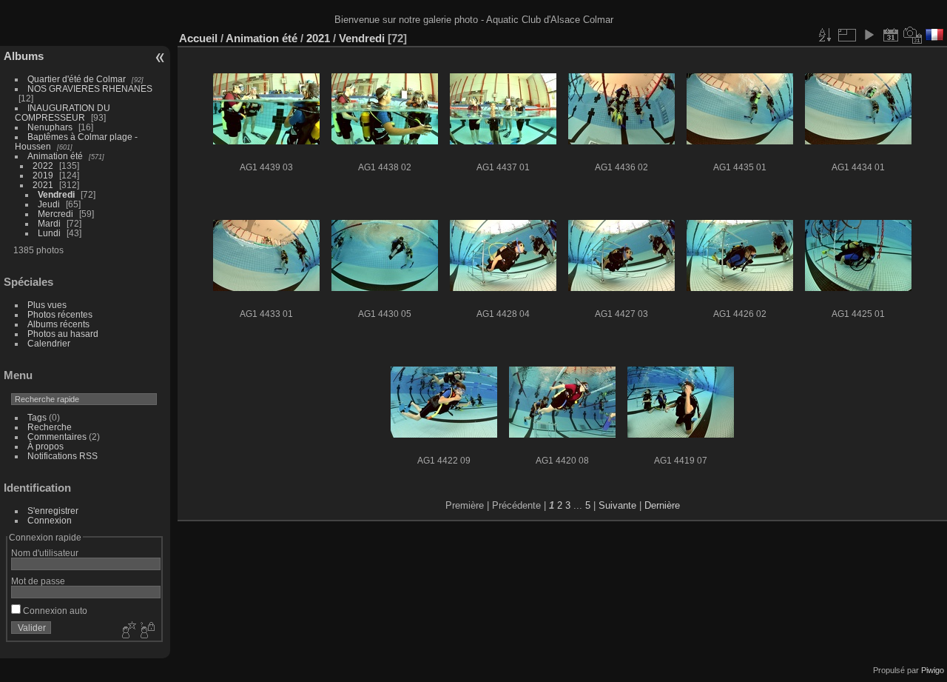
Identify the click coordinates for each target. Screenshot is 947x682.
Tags (37, 417)
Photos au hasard (62, 333)
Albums (24, 56)
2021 (43, 185)
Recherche (49, 427)
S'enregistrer (52, 510)
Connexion (49, 520)
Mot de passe (38, 581)
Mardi (49, 223)
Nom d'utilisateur (44, 553)
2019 (43, 175)
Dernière (662, 505)
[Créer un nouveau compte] (127, 631)
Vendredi (56, 194)
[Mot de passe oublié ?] (146, 631)
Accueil (198, 38)
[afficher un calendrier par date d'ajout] (890, 34)
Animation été (55, 156)
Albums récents (58, 324)
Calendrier (48, 343)
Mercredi (55, 213)
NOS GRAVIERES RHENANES (89, 88)
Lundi (49, 233)
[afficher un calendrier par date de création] (913, 34)
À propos (45, 446)
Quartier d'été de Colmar (76, 79)
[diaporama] (868, 34)
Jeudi (49, 204)
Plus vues (47, 305)
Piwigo (932, 670)
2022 (43, 165)
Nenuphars (50, 127)
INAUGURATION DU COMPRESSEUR (62, 112)
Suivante (617, 505)
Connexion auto (54, 610)
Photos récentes (59, 314)
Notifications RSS (62, 456)
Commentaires (57, 436)
